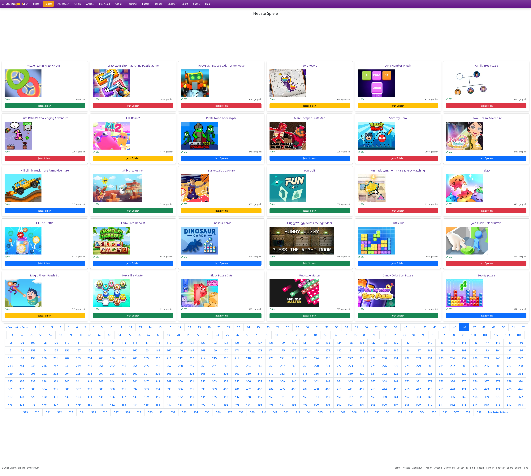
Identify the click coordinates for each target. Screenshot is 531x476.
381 (10, 389)
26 (268, 327)
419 (441, 389)
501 (328, 404)
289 (10, 373)
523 (71, 412)
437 (123, 397)
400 (225, 389)
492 (225, 404)
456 (339, 397)
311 (259, 373)
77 (246, 335)
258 (180, 366)
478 (67, 404)
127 (259, 343)
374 (452, 381)
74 (217, 335)
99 (462, 335)
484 (135, 404)
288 (520, 366)
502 (339, 404)
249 (78, 366)
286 (498, 366)
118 (157, 343)
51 (513, 327)
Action (77, 3)
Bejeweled (104, 3)
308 (225, 373)
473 (10, 404)
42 (425, 327)
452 (293, 397)
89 (364, 335)
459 (373, 397)
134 (339, 343)
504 (362, 404)
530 (150, 412)
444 (203, 397)
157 (78, 350)
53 (11, 335)
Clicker (118, 3)
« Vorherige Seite (17, 327)
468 (475, 397)
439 (146, 397)
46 (464, 327)
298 (112, 373)
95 (423, 335)
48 (484, 327)
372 (430, 381)
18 (189, 327)
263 (237, 366)
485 (146, 404)
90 (374, 335)
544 (309, 412)
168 (203, 350)
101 (485, 335)
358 (271, 381)
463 (418, 397)
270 (316, 366)
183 (373, 350)
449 (259, 397)
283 (464, 366)
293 (55, 373)
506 (384, 404)
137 (373, 343)
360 (293, 381)
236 (452, 358)
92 (394, 335)
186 (407, 350)
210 (157, 358)
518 (520, 404)
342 (89, 381)
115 (123, 343)
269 (305, 366)
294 (67, 373)
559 (479, 412)
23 (238, 327)
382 (21, 389)
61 (89, 335)
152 (21, 350)
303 (169, 373)
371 (418, 381)
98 (453, 335)
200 (44, 358)
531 (161, 412)
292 (44, 373)
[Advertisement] (265, 38)
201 (55, 358)
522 (59, 412)
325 (418, 373)
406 (293, 389)
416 (407, 389)
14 (150, 327)
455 (328, 397)
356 (248, 381)
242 (520, 358)
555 (433, 412)
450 (271, 397)
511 (441, 404)
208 (135, 358)
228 (362, 358)
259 (191, 366)
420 (452, 389)
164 (157, 350)
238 (475, 358)
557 (456, 412)
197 (10, 358)
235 (441, 358)
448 (248, 397)
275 (373, 366)
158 (89, 350)
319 (350, 373)
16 (169, 327)
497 (282, 404)
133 (328, 343)
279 (418, 366)
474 (21, 404)
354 (225, 381)
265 (259, 366)
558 (467, 412)
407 (305, 389)
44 (444, 327)
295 (78, 373)
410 (339, 389)
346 (135, 381)
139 (396, 343)
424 (498, 389)
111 (78, 343)
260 (203, 366)
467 (464, 397)
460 (384, 397)
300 (135, 373)
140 (407, 343)
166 (180, 350)
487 (169, 404)
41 (415, 327)
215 (214, 358)
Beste (36, 3)
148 (498, 343)
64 (119, 335)
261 (214, 366)
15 (160, 327)
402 (248, 389)
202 (67, 358)
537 (229, 412)
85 (325, 335)
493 (237, 404)
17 (179, 327)
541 (275, 412)
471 (509, 397)
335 (10, 381)
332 (498, 373)
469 (486, 397)
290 (21, 373)
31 (317, 327)
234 (430, 358)
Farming (132, 3)
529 (139, 412)
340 (67, 381)
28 (287, 327)
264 (248, 366)
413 (373, 389)
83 (305, 335)
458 (362, 397)
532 (173, 412)
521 (48, 412)
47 (474, 327)
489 (191, 404)
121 (191, 343)
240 (498, 358)
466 (452, 397)
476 (44, 404)
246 (44, 366)
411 (350, 389)
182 (362, 350)
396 (180, 389)
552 (399, 412)
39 (395, 327)
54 (21, 335)
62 (99, 335)
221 (282, 358)
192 (475, 350)
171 (237, 350)
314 (293, 373)
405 (282, 389)
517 (509, 404)
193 (486, 350)
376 (475, 381)
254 (135, 366)
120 (180, 343)
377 (486, 381)
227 (350, 358)
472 (520, 397)
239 (486, 358)
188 (430, 350)
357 (259, 381)
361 (305, 381)
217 (237, 358)
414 (384, 389)
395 (169, 389)
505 (373, 404)
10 (110, 327)
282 (452, 366)
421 (464, 389)
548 (354, 412)
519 (25, 412)
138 (384, 343)
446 (225, 397)
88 (354, 335)
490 (203, 404)
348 (157, 381)
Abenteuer (63, 3)
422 (475, 389)
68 (158, 335)
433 (78, 397)
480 (89, 404)
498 (293, 404)
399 (214, 389)
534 (195, 412)
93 (404, 335)
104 (519, 335)
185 (396, 350)
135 (350, 343)
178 (316, 350)
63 (109, 335)
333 (509, 373)
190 (452, 350)
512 (452, 404)
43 (434, 327)
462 (407, 397)
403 (259, 389)
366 (362, 381)
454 (316, 397)
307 (214, 373)
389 (101, 389)
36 (366, 327)
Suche (196, 3)
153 (33, 350)
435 (101, 397)
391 (123, 389)
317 (328, 373)
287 (509, 366)
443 (191, 397)
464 (430, 397)
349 (169, 381)
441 (169, 397)
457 (350, 397)
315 (305, 373)
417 (418, 389)
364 (339, 381)
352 (203, 381)
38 (385, 327)
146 (475, 343)
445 (214, 397)
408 (316, 389)
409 (328, 389)
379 (509, 381)
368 (384, 381)
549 (365, 412)
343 (101, 381)
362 (316, 381)
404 (271, 389)
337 (33, 381)
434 (89, 397)
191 (464, 350)
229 (373, 358)
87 (345, 335)
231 (396, 358)
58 (60, 335)
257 (169, 366)
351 (191, 381)
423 (486, 389)
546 (331, 412)
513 (464, 404)
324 (407, 373)
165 (169, 350)
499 (305, 404)
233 (418, 358)
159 (101, 350)
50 (503, 327)
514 (475, 404)
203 (78, 358)
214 (203, 358)
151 (10, 350)
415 (396, 389)
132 (316, 343)
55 (30, 335)
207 (123, 358)
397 (191, 389)
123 (214, 343)
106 (21, 343)
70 (178, 335)
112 (89, 343)
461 (396, 397)
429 (33, 397)
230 (384, 358)
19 (199, 327)
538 (241, 412)
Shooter (172, 3)
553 (411, 412)
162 (135, 350)
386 (67, 389)
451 (282, 397)
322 (384, 373)
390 (112, 389)
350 (180, 381)
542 (286, 412)
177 (305, 350)
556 (445, 412)
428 (21, 397)
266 (271, 366)
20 (209, 327)
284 (475, 366)
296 (89, 373)
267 (282, 366)
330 (475, 373)
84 (315, 335)
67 (148, 335)
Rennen (158, 3)
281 (441, 366)
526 (105, 412)
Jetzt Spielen (44, 105)
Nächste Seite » (498, 412)
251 (101, 366)
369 (396, 381)
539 (252, 412)
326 (430, 373)
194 (498, 350)
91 (384, 335)
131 (305, 343)
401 (237, 389)
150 (520, 343)
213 (191, 358)
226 (339, 358)
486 (157, 404)
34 (346, 327)
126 (248, 343)
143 (441, 343)
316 (316, 373)
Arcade (90, 3)
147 (486, 343)
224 (316, 358)
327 (441, 373)
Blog (207, 3)
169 (214, 350)
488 (180, 404)
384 (44, 389)
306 (203, 373)
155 (55, 350)
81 (286, 335)
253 (123, 366)
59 (70, 335)
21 (218, 327)
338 (44, 381)
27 (277, 327)
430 (44, 397)
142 (430, 343)
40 (405, 327)
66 (138, 335)
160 (112, 350)
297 (101, 373)
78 (256, 335)
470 (498, 397)
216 (225, 358)
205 (101, 358)
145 (464, 343)
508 (407, 404)
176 (293, 350)
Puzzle (145, 3)
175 (282, 350)
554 (422, 412)
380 (520, 381)
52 (523, 327)
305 (191, 373)
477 (55, 404)
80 (276, 335)
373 (441, 381)
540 (263, 412)
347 (146, 381)
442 (180, 397)
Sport (185, 3)
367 (373, 381)
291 (33, 373)
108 (44, 343)
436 (112, 397)
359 (282, 381)
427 (10, 397)
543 (297, 412)
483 (123, 404)
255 (146, 366)
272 (339, 366)
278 (407, 366)
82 (296, 335)
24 (248, 327)
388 (89, 389)
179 (328, 350)
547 (343, 412)
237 (464, 358)
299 (123, 373)
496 (271, 404)
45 (454, 327)
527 (116, 412)
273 (350, 366)
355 (237, 381)
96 (433, 335)
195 (509, 350)
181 (350, 350)
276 (384, 366)
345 (123, 381)
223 (305, 358)
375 (464, 381)
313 (282, 373)
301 (146, 373)
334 (520, 373)
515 (486, 404)
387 (78, 389)
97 (443, 335)
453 (305, 397)
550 (377, 412)
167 (191, 350)
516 (498, 404)
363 (328, 381)
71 (188, 335)
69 (168, 335)
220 (271, 358)
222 (293, 358)
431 (55, 397)
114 (112, 343)
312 (271, 373)
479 (78, 404)
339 (55, 381)
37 (376, 327)
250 (89, 366)
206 (112, 358)
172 (248, 350)
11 (120, 327)
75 (227, 335)
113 (101, 343)
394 (157, 389)
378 (498, 381)
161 (123, 350)
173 (259, 350)
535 (207, 412)
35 (356, 327)
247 (55, 366)
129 (282, 343)
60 (80, 335)
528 (127, 412)
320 (362, 373)
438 (135, 397)
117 (146, 343)
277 (396, 366)
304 (180, 373)
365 (350, 381)
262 (225, 366)
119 (169, 343)
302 (157, 373)
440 (157, 397)
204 (89, 358)
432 (67, 397)
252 (112, 366)
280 (430, 366)
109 (55, 343)
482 (112, 404)
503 (350, 404)
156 (67, 350)
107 (33, 343)
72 (197, 335)
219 (259, 358)
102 (496, 335)
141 (418, 343)
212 (180, 358)
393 (146, 389)
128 (271, 343)
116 (135, 343)
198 (21, 358)
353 (214, 381)
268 (293, 366)
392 (135, 389)
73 (207, 335)
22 (228, 327)
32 (326, 327)
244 (21, 366)
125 (237, 343)
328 (452, 373)
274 (362, 366)
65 (129, 335)
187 (418, 350)
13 (140, 327)
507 (396, 404)
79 (266, 335)
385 (55, 389)
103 (507, 335)
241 (509, 358)
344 (112, 381)
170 (225, 350)
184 (384, 350)
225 (328, 358)
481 (101, 404)
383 (33, 389)
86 (335, 335)
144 (452, 343)
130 (293, 343)
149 (509, 343)
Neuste (48, 3)
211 (169, 358)
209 (146, 358)
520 (37, 412)
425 (509, 389)
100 (473, 335)
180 (339, 350)
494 (248, 404)
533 (184, 412)
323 (396, 373)
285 (486, 366)
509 (418, 404)
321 (373, 373)
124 (225, 343)
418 (430, 389)
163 (146, 350)
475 (33, 404)
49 (493, 327)
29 (297, 327)
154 (44, 350)
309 (237, 373)
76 (237, 335)
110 (67, 343)
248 (67, 366)
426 (520, 389)
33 (336, 327)
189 (441, 350)
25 (258, 327)
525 (93, 412)
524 (82, 412)
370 (407, 381)
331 (486, 373)
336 (21, 381)
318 (339, 373)
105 (10, 343)
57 (50, 335)
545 (320, 412)
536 (218, 412)
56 (40, 335)
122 (203, 343)
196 (520, 350)
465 (441, 397)
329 (464, 373)
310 (248, 373)
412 (362, 389)
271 (328, 366)
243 (10, 366)
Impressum (33, 467)
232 (407, 358)
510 (430, 404)
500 (316, 404)
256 (157, 366)
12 (130, 327)
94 (413, 335)
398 (203, 389)
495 (259, 404)
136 (362, 343)
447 (237, 397)
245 (33, 366)
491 (214, 404)
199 (33, 358)
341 (78, 381)
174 (271, 350)
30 (307, 327)
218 (248, 358)
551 (388, 412)
